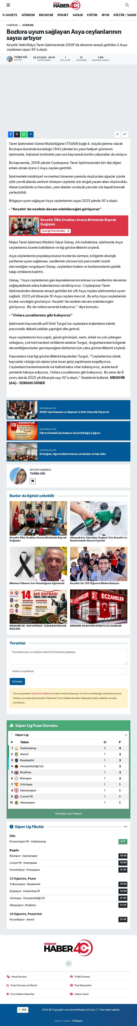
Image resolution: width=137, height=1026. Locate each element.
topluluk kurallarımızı (42, 693)
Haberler (12, 25)
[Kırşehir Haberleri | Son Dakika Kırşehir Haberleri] (67, 5)
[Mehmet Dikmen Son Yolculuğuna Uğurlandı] (38, 563)
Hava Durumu (19, 976)
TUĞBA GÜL (37, 473)
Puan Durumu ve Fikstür (24, 985)
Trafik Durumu (82, 976)
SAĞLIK (78, 15)
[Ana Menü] (8, 5)
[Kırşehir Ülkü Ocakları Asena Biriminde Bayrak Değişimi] (38, 518)
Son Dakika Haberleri (22, 994)
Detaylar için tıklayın (68, 813)
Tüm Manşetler (83, 985)
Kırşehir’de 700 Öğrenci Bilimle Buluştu (94, 583)
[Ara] (127, 5)
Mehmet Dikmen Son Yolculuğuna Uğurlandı (37, 583)
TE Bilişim (77, 1021)
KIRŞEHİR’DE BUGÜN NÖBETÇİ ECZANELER (95, 626)
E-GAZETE (10, 15)
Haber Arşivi (82, 994)
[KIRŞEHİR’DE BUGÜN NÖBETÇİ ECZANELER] (99, 606)
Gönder (17, 681)
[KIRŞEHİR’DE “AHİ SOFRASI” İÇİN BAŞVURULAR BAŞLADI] (38, 606)
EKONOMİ (46, 15)
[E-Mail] (33, 481)
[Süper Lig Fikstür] (125, 826)
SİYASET (62, 15)
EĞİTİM (92, 15)
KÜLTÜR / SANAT (125, 15)
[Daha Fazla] (31, 134)
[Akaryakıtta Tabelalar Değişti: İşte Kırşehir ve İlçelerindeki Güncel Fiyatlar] (99, 518)
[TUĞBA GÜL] (18, 475)
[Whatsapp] (69, 964)
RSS (24, 1009)
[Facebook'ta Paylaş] (10, 134)
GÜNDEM (28, 15)
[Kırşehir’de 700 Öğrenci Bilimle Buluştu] (99, 563)
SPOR (105, 15)
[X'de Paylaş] (17, 134)
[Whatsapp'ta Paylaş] (24, 134)
